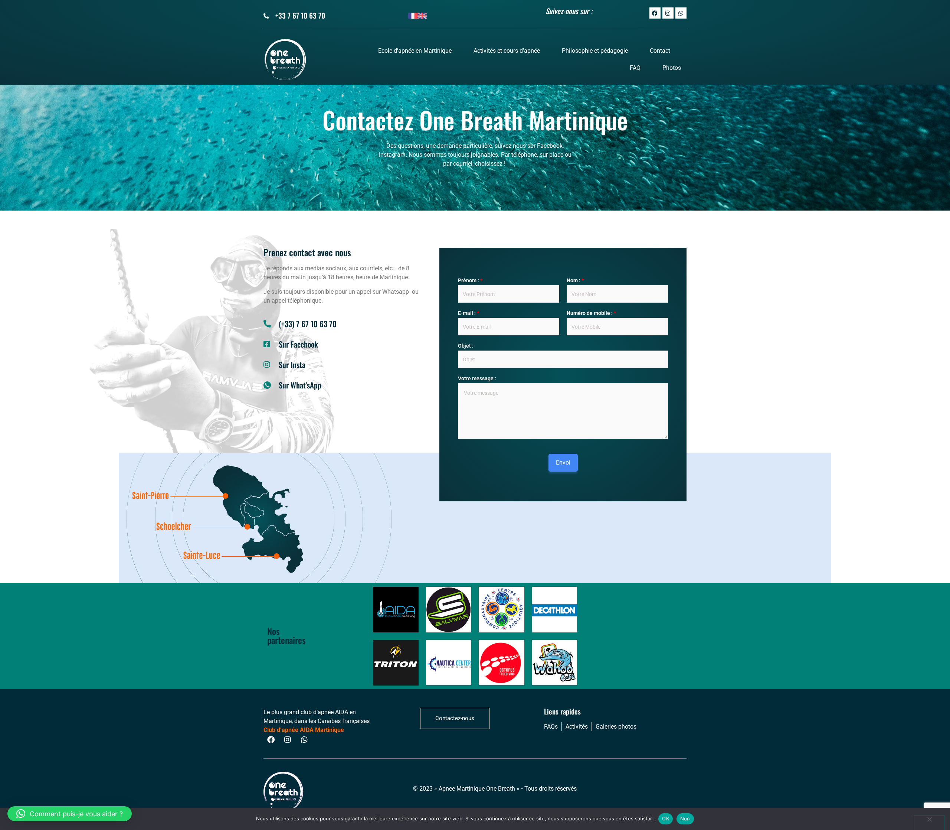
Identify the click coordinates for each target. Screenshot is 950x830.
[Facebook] (655, 13)
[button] (69, 813)
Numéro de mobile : (591, 313)
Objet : (466, 346)
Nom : (575, 280)
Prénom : (470, 280)
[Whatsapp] (681, 13)
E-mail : (468, 313)
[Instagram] (668, 13)
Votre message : (477, 378)
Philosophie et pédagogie (595, 50)
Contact (660, 50)
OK (665, 818)
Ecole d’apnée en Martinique (415, 50)
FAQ (635, 67)
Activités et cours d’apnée (507, 50)
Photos (671, 67)
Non (685, 818)
